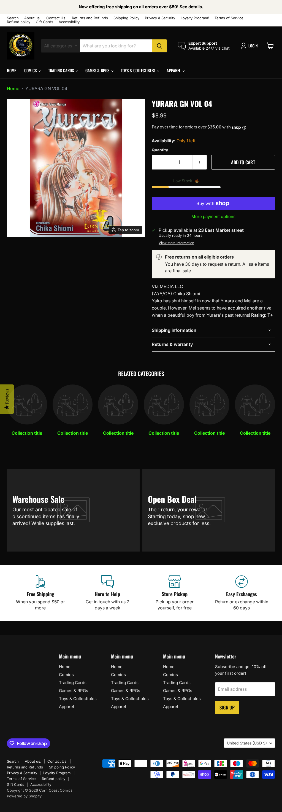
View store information (176, 243)
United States (247, 743)
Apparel (174, 70)
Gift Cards (44, 22)
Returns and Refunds (90, 18)
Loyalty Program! (195, 18)
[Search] (159, 45)
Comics (31, 70)
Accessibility (69, 22)
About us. (32, 18)
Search (13, 18)
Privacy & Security (160, 18)
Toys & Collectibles (138, 70)
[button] (250, 45)
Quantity (160, 150)
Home (11, 70)
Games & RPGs (97, 70)
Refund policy (18, 22)
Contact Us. (56, 18)
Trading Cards (61, 70)
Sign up (227, 707)
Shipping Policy (126, 18)
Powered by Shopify (24, 796)
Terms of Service (229, 18)
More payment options (213, 216)
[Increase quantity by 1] (200, 162)
